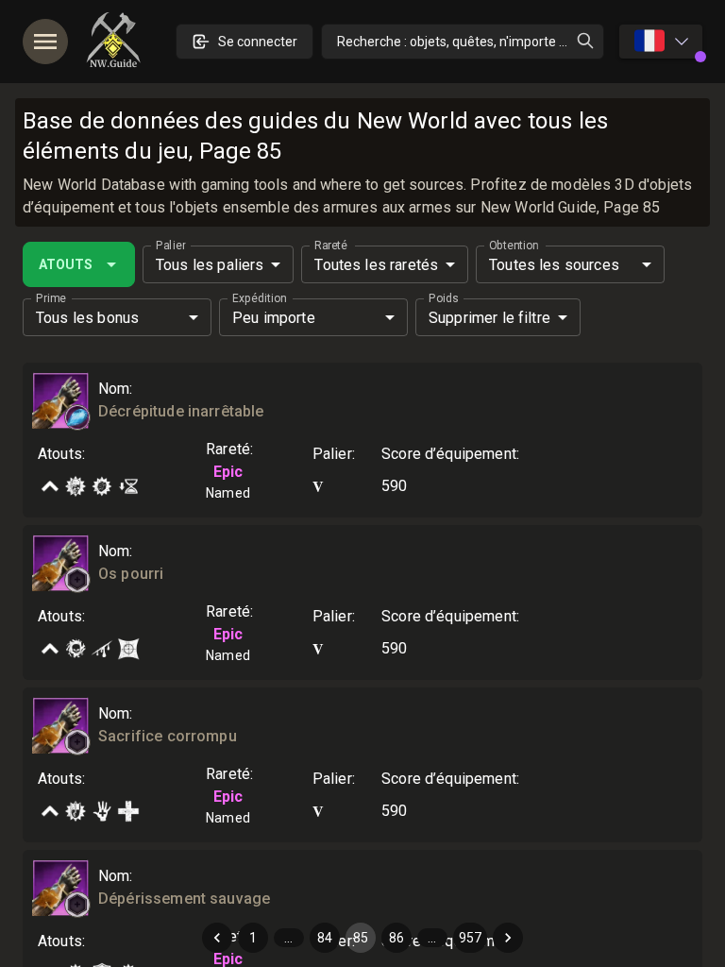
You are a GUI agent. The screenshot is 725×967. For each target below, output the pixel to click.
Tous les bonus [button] (87, 318)
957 (470, 937)
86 (396, 937)
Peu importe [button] (273, 318)
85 (360, 937)
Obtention (513, 245)
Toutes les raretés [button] (376, 265)
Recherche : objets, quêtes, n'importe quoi (460, 41)
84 (324, 937)
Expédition (259, 298)
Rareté (330, 245)
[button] (77, 417)
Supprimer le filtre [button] (489, 318)
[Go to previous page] (217, 938)
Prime (51, 298)
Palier (170, 245)
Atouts (66, 264)
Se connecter (257, 41)
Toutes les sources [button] (554, 265)
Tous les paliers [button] (209, 265)
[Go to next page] (508, 938)
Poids (444, 298)
